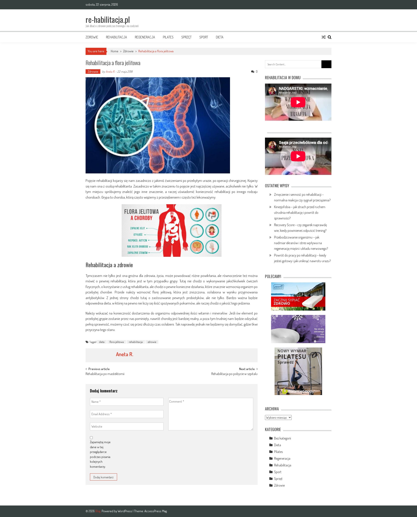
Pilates (168, 37)
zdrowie (152, 342)
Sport (203, 37)
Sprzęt (186, 37)
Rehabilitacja (116, 37)
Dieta (219, 37)
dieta (101, 342)
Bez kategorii (282, 438)
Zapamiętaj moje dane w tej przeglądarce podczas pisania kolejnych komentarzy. (100, 454)
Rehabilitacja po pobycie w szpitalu (234, 374)
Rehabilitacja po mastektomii (105, 374)
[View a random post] (324, 37)
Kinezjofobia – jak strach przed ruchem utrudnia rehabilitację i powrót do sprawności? (299, 212)
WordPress (125, 511)
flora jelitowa (116, 342)
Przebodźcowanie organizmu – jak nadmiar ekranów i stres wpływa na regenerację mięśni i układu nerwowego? (301, 243)
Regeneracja (145, 37)
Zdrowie (92, 37)
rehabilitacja (136, 342)
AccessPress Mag (155, 511)
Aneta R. (110, 71)
